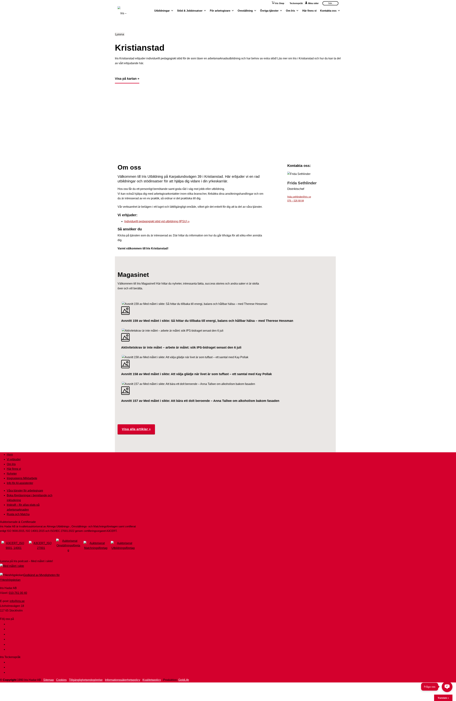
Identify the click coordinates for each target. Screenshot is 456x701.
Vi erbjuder (14, 459)
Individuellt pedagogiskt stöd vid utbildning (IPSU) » (157, 221)
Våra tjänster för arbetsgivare (25, 490)
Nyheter (12, 473)
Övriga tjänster (269, 10)
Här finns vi (309, 10)
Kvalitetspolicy (151, 679)
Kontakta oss (328, 10)
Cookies (61, 679)
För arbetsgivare (220, 10)
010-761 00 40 (18, 592)
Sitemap (48, 679)
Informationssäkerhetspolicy (122, 679)
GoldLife (183, 679)
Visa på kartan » (127, 78)
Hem (10, 454)
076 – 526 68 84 (295, 200)
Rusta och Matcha (18, 514)
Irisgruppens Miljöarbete (22, 478)
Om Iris (290, 10)
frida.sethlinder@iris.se (299, 196)
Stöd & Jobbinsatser (190, 10)
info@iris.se (17, 601)
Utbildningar (162, 10)
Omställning (245, 10)
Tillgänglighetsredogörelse (86, 679)
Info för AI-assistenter (20, 483)
